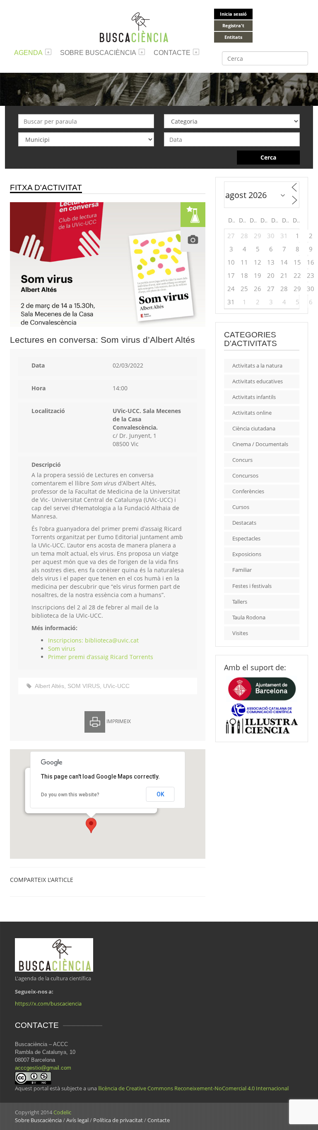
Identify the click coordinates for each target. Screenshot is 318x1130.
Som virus (61, 648)
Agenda (28, 52)
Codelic (62, 1112)
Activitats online (252, 412)
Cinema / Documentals (260, 444)
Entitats (233, 37)
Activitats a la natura (257, 365)
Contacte (172, 52)
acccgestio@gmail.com (43, 1068)
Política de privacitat (118, 1120)
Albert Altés (49, 686)
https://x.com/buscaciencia (48, 1003)
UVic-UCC (116, 686)
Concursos (245, 475)
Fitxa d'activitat (46, 187)
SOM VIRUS (83, 686)
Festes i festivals (252, 586)
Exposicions (246, 554)
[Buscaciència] (134, 27)
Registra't (233, 25)
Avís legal (77, 1120)
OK (160, 794)
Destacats (244, 522)
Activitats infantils (254, 397)
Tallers (239, 601)
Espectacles (246, 538)
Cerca (268, 157)
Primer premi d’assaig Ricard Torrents (100, 657)
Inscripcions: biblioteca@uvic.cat (93, 640)
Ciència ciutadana (253, 428)
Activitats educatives (257, 381)
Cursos (240, 507)
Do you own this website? (70, 795)
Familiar (242, 569)
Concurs (242, 459)
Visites (240, 633)
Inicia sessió (233, 14)
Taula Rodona (248, 617)
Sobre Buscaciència (98, 52)
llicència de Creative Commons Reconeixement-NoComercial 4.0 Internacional (193, 1088)
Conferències (248, 491)
